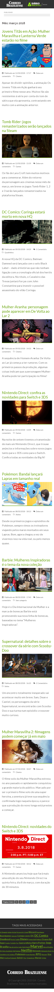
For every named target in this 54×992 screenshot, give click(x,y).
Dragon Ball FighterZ (35, 939)
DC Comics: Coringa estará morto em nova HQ (23, 214)
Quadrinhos (9, 252)
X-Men (44, 958)
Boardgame (40, 932)
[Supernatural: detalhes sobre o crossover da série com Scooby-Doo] (27, 665)
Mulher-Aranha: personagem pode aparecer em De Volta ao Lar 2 (26, 311)
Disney (24, 939)
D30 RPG (27, 936)
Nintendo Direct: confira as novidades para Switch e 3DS (25, 394)
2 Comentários (41, 683)
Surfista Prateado (10, 958)
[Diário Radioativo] (38, 4)
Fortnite (13, 943)
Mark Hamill (26, 947)
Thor (24, 958)
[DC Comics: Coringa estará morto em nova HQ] (27, 231)
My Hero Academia (6, 951)
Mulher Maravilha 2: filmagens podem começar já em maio (26, 734)
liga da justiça (13, 947)
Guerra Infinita (25, 943)
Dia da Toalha (15, 939)
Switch (20, 958)
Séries (7, 686)
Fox (17, 943)
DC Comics (41, 935)
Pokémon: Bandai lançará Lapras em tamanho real (22, 476)
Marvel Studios (48, 947)
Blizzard (32, 932)
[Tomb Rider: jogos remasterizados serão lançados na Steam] (27, 145)
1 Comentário (41, 249)
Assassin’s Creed (22, 932)
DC (32, 935)
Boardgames (5, 936)
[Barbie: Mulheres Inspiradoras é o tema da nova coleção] (27, 579)
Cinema (18, 76)
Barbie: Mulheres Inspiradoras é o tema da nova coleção (26, 562)
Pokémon (20, 954)
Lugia (20, 947)
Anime (18, 515)
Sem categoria (21, 600)
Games (18, 167)
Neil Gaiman (17, 951)
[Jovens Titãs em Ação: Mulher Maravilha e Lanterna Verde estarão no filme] (27, 55)
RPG (38, 954)
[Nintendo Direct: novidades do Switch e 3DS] (27, 846)
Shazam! (44, 954)
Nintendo (36, 951)
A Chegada (3, 932)
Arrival (14, 932)
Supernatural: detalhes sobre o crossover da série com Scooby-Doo (27, 645)
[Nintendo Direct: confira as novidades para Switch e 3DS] (27, 412)
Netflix (26, 950)
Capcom (14, 936)
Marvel (36, 946)
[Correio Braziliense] (15, 4)
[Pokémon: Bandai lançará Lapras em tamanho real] (27, 493)
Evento (7, 943)
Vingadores (30, 958)
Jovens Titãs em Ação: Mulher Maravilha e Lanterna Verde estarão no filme (26, 35)
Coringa (20, 936)
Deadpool (5, 939)
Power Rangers (30, 954)
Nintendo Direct (46, 951)
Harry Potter (38, 942)
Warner (38, 958)
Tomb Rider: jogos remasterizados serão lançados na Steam (26, 126)
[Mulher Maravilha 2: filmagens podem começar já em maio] (27, 751)
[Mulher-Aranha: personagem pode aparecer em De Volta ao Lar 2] (27, 330)
